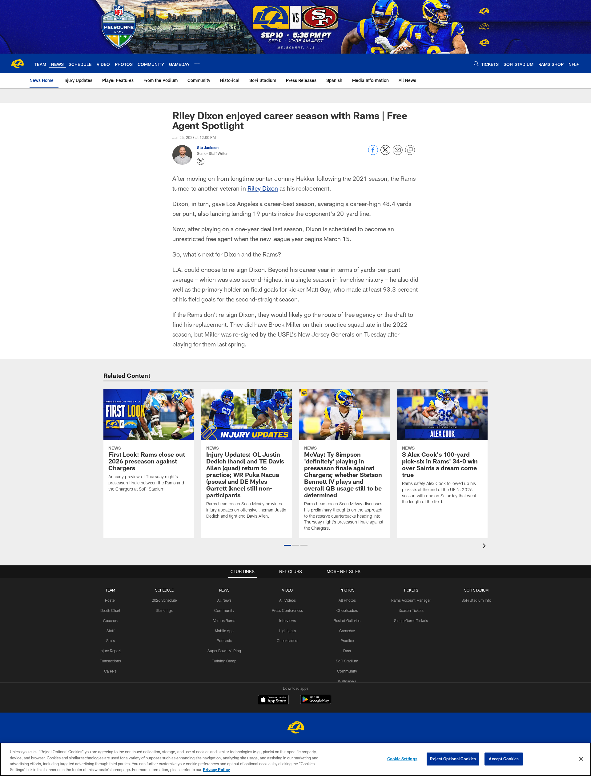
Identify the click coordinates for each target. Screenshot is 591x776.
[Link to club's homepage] (17, 63)
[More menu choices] (197, 63)
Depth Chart (110, 610)
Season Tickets (411, 610)
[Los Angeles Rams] (295, 728)
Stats (110, 640)
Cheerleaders (287, 640)
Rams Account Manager (411, 600)
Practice (347, 640)
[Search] (476, 63)
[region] (295, 759)
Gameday (347, 630)
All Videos (287, 600)
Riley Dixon (262, 188)
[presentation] (485, 546)
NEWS (224, 590)
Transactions (110, 661)
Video (287, 590)
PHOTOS (347, 590)
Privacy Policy (216, 769)
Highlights (287, 630)
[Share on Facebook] (373, 153)
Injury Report (110, 651)
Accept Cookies (504, 758)
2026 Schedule (164, 600)
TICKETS (411, 590)
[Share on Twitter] (385, 153)
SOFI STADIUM (476, 590)
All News (224, 600)
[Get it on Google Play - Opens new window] (315, 702)
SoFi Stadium (347, 661)
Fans (347, 651)
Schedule (164, 590)
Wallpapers (347, 681)
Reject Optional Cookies (453, 758)
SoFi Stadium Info (476, 600)
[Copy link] (410, 150)
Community (224, 610)
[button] (287, 545)
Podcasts (224, 640)
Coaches (110, 620)
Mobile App (224, 630)
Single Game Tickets (411, 620)
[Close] (581, 759)
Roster (110, 600)
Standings (164, 610)
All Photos (347, 600)
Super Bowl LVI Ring (224, 651)
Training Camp (224, 661)
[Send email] (398, 153)
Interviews (287, 620)
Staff (111, 630)
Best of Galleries (347, 620)
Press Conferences (287, 610)
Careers (110, 671)
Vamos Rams (224, 620)
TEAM (110, 590)
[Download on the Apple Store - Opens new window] (273, 700)
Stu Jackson (208, 147)
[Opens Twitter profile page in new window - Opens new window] (200, 161)
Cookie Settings (402, 758)
